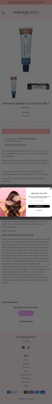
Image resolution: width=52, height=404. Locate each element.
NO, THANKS (39, 210)
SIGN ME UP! (39, 206)
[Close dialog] (50, 189)
